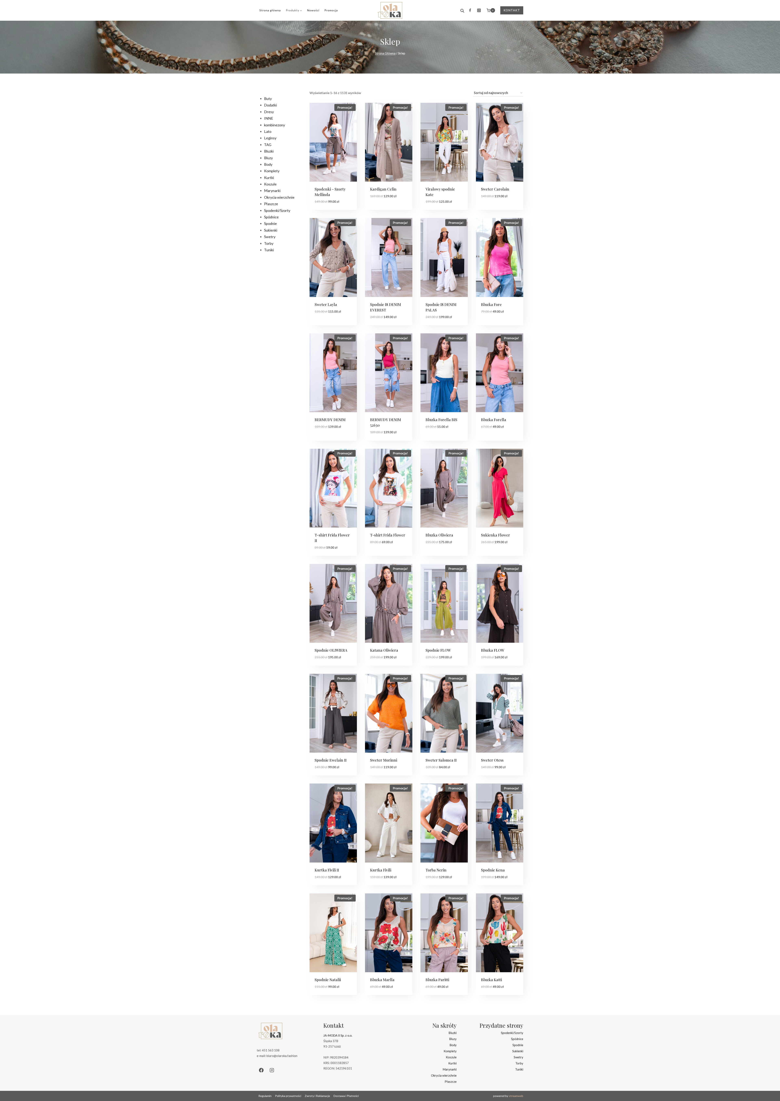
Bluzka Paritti (437, 979)
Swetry (518, 1057)
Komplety (450, 1051)
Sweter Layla (326, 304)
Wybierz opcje (382, 208)
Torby (519, 1063)
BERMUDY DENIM (330, 419)
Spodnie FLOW (438, 650)
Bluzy (453, 1038)
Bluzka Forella (493, 419)
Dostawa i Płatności (346, 1096)
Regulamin (265, 1096)
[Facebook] (470, 10)
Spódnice (517, 1038)
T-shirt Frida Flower (387, 535)
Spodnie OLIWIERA (331, 650)
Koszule (451, 1057)
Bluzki (452, 1032)
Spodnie (517, 1045)
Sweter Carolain (495, 189)
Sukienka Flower (495, 535)
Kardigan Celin (383, 189)
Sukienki (517, 1051)
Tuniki (519, 1069)
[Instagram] (479, 10)
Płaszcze (451, 1081)
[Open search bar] (462, 10)
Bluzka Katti (491, 979)
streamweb (516, 1096)
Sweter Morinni (383, 760)
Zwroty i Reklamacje (317, 1096)
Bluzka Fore (491, 304)
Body (453, 1045)
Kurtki (452, 1063)
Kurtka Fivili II (327, 870)
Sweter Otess (492, 760)
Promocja (331, 10)
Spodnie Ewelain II (331, 760)
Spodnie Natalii (328, 979)
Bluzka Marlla (382, 979)
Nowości (313, 10)
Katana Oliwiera (384, 650)
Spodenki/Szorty (512, 1032)
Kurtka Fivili (380, 870)
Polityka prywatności (288, 1096)
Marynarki (450, 1069)
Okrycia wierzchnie (444, 1075)
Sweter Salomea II (441, 760)
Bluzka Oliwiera (439, 535)
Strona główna (270, 10)
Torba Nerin (436, 870)
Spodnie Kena (493, 870)
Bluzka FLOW (492, 650)
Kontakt (512, 10)
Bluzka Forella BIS (441, 419)
